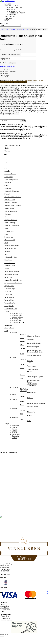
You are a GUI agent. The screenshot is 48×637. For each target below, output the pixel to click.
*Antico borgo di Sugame (12, 145)
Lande (7, 29)
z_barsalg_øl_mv (17, 317)
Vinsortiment (15, 11)
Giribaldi (30, 361)
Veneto (22, 378)
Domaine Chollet (9, 200)
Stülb (29, 421)
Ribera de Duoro (9, 266)
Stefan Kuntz (8, 277)
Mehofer (30, 398)
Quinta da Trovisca (10, 257)
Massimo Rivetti (9, 240)
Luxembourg (8, 237)
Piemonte (23, 359)
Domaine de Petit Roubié (35, 352)
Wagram (22, 396)
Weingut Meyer (9, 300)
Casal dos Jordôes (32, 407)
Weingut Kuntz (9, 297)
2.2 (5, 157)
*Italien (6, 148)
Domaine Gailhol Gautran (12, 205)
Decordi (29, 371)
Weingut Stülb (9, 306)
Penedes (22, 410)
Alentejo (22, 401)
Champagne (8, 188)
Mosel (21, 419)
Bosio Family (8, 177)
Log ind (12, 63)
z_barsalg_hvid (17, 315)
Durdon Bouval (9, 208)
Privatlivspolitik (5, 618)
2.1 (5, 154)
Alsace (19, 29)
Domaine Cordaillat (10, 202)
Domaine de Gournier (34, 350)
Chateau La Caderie (33, 336)
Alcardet (7, 171)
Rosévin (14, 432)
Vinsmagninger (4, 606)
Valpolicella (8, 291)
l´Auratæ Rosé (9, 231)
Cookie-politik (4, 616)
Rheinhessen (8, 260)
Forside (7, 4)
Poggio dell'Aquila (10, 248)
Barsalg (6, 311)
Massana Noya (31, 412)
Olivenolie (15, 427)
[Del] (5, 634)
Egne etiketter (15, 7)
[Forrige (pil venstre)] (1, 636)
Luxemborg (15, 387)
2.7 (5, 165)
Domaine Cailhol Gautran (12, 197)
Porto (6, 254)
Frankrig (13, 29)
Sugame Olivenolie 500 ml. (13, 283)
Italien (14, 357)
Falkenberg (23, 391)
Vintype (6, 424)
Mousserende (16, 434)
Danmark (7, 194)
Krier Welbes (24, 389)
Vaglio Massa (31, 366)
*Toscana (7, 151)
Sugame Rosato (9, 286)
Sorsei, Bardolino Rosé (11, 271)
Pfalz (6, 243)
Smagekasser (8, 325)
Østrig (14, 394)
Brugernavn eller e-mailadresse (10, 54)
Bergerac (22, 341)
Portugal (14, 399)
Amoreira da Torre (10, 174)
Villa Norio (8, 294)
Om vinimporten (11, 6)
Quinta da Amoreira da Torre (36, 403)
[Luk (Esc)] (7, 634)
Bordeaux (23, 334)
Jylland (6, 228)
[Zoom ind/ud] (1, 634)
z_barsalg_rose (16, 320)
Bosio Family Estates (11, 179)
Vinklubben (9, 9)
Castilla (6, 185)
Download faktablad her (13, 82)
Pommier (7, 251)
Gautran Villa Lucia (10, 211)
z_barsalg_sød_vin (18, 322)
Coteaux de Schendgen (11, 191)
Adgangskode (5, 59)
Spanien (14, 408)
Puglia (22, 364)
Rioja (21, 414)
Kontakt (8, 18)
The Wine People (9, 288)
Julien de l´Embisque (34, 355)
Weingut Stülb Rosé (10, 309)
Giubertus (7, 217)
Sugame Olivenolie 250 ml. (13, 280)
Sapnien (6, 268)
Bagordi (29, 415)
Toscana (22, 375)
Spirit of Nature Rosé (11, 274)
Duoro (22, 405)
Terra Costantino (32, 369)
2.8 (5, 168)
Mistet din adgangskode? (8, 66)
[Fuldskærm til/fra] (3, 634)
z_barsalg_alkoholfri (18, 313)
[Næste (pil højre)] (3, 636)
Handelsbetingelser (6, 620)
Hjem (1, 29)
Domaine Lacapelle (33, 347)
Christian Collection (33, 380)
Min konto (13, 15)
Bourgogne (7, 182)
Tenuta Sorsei (31, 385)
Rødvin (14, 431)
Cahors (22, 345)
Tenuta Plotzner (32, 384)
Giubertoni (7, 214)
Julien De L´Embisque (11, 225)
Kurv (6, 20)
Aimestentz (25, 29)
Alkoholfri (15, 425)
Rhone (22, 354)
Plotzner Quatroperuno (11, 245)
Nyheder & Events (17, 13)
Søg (23, 120)
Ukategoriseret (9, 328)
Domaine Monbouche (34, 343)
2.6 (5, 162)
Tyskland (15, 417)
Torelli (29, 362)
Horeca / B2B (9, 16)
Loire (6, 234)
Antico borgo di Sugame (35, 377)
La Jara (29, 382)
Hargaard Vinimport (10, 220)
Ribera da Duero (9, 263)
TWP (29, 373)
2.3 (5, 159)
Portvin (14, 438)
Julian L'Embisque (10, 223)
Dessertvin (15, 436)
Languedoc (23, 348)
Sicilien (22, 368)
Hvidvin (14, 429)
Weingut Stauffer (9, 303)
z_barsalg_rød (16, 318)
